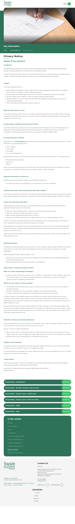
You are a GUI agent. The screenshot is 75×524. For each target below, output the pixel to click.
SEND (9, 430)
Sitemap (31, 483)
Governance (11, 433)
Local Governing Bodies (15, 436)
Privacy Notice (28, 50)
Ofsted (36, 496)
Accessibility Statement (20, 483)
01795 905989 (42, 479)
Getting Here (55, 485)
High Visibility (7, 483)
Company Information (15, 446)
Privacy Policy (8, 485)
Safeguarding (12, 426)
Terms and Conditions (15, 453)
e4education (14, 478)
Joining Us (36, 498)
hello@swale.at (42, 481)
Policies (10, 423)
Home (5, 50)
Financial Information (15, 439)
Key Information (15, 50)
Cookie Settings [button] (17, 485)
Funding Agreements (14, 443)
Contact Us (41, 485)
